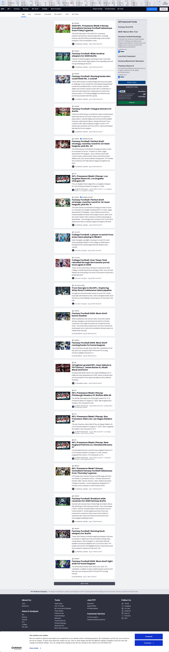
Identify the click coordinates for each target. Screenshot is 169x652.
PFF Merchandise (92, 608)
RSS (125, 618)
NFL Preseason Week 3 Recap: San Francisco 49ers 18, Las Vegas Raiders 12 (92, 418)
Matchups (58, 618)
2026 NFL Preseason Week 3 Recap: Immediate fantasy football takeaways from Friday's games (92, 28)
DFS (67, 14)
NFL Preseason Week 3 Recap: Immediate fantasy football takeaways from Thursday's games (92, 470)
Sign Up (132, 102)
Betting (75, 14)
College (47, 14)
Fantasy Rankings (60, 623)
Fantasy (38, 14)
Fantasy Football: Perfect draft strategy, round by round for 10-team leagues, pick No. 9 (91, 202)
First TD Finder (59, 606)
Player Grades (59, 611)
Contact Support (92, 617)
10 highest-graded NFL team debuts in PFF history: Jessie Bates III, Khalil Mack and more (91, 367)
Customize (147, 643)
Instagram (127, 606)
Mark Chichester (82, 189)
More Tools (131, 82)
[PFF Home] (2, 9)
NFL (3, 2)
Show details (34, 648)
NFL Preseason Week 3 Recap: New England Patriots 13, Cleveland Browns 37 (92, 444)
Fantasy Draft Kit (60, 620)
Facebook (127, 611)
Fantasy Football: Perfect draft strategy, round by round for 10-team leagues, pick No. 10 (91, 143)
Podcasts (127, 616)
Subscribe (90, 603)
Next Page (84, 583)
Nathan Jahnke (82, 44)
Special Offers (91, 606)
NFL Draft (58, 14)
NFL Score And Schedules (63, 608)
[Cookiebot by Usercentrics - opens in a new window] (16, 648)
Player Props (58, 603)
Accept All (148, 636)
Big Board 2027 (59, 625)
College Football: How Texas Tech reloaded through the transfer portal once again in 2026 (90, 262)
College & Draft (79, 285)
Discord (126, 613)
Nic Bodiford (78, 333)
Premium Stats (59, 613)
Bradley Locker (82, 383)
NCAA (3, 4)
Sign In (163, 9)
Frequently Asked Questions (96, 619)
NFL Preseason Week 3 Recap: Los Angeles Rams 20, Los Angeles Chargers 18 (90, 178)
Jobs (23, 603)
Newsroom (25, 606)
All (24, 14)
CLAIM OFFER (152, 9)
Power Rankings (60, 616)
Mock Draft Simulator (61, 628)
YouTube (127, 608)
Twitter (126, 603)
